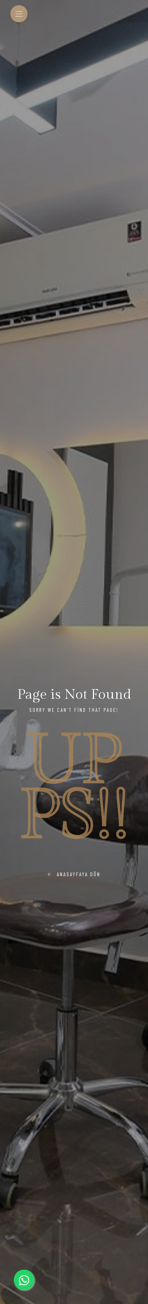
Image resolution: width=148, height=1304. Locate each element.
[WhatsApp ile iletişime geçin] (24, 1280)
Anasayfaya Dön (77, 874)
